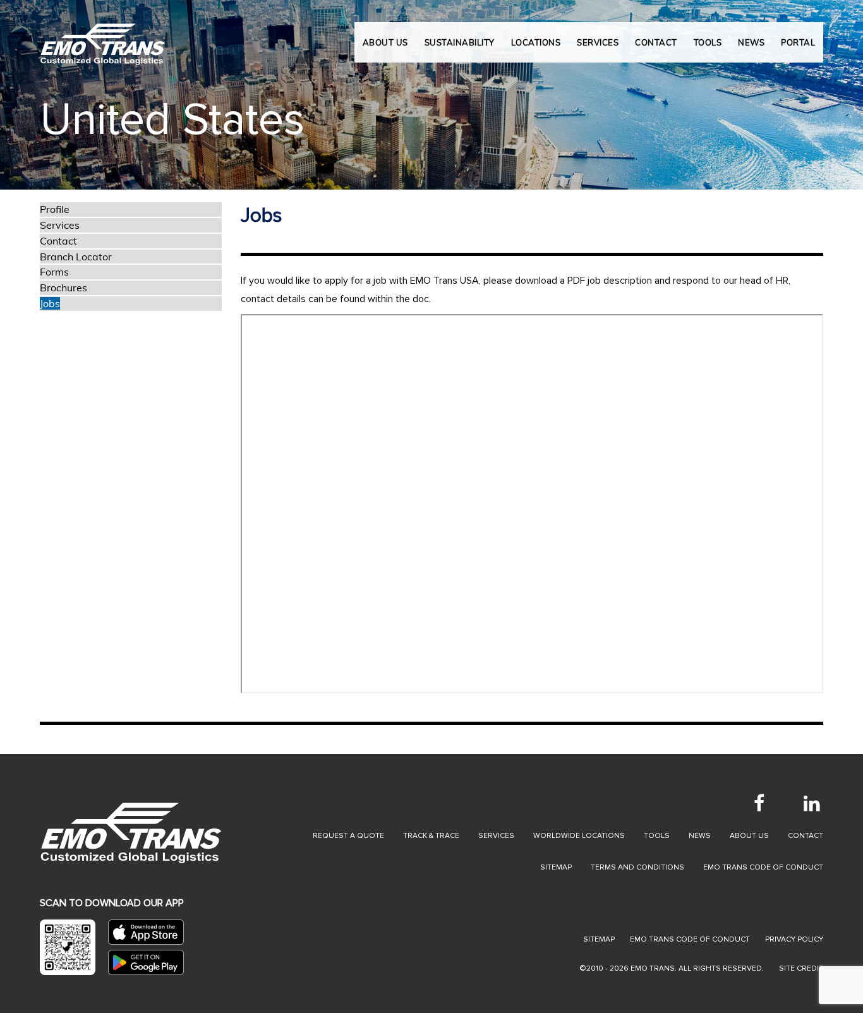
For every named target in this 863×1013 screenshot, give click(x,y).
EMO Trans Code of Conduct (763, 867)
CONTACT (656, 42)
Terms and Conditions (637, 867)
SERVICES (598, 42)
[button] (43, 95)
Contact (58, 240)
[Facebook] (758, 803)
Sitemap (556, 867)
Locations (536, 42)
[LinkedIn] (811, 803)
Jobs (50, 303)
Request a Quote (348, 835)
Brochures (63, 287)
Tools (657, 835)
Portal (798, 42)
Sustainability (460, 42)
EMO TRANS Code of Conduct (690, 939)
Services (60, 225)
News (700, 835)
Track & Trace (431, 835)
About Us (385, 42)
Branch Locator (76, 256)
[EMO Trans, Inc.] (103, 38)
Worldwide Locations (579, 835)
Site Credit (801, 968)
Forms (54, 271)
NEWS (751, 42)
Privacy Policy (794, 939)
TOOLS (708, 42)
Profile (54, 209)
